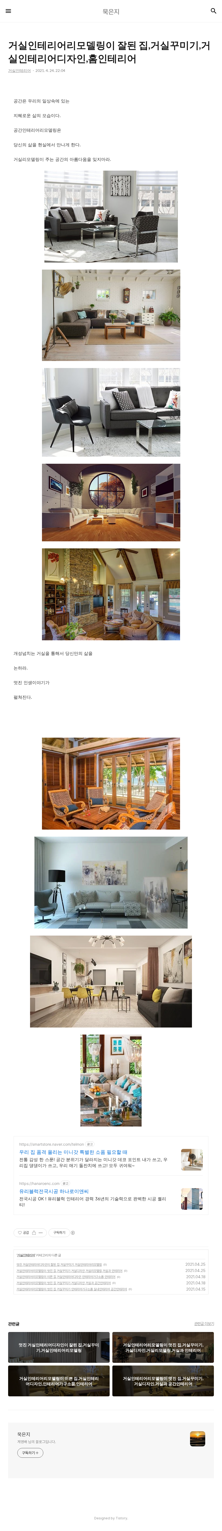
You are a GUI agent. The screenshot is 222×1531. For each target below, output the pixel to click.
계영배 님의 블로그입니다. (36, 1442)
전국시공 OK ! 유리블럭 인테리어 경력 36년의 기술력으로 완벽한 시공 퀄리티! (92, 1201)
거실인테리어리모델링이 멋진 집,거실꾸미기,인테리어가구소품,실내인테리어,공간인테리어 (72, 1289)
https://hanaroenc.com (39, 1183)
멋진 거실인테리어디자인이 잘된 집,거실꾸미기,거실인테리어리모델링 (59, 1265)
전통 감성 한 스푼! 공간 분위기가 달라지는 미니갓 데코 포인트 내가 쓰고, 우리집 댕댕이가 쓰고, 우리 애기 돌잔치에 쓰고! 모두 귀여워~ (93, 1162)
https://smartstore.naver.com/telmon (51, 1144)
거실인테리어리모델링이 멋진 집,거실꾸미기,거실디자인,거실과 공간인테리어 (64, 1283)
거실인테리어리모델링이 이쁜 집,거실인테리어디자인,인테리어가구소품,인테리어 (66, 1277)
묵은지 (23, 1434)
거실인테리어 (26, 1255)
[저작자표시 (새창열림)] (72, 1233)
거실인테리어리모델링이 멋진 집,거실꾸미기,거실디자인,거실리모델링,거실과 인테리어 (69, 1271)
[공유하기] (34, 1233)
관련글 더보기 (204, 1323)
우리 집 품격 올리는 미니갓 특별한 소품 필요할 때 (73, 1152)
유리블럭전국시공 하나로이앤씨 (54, 1191)
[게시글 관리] (40, 1233)
